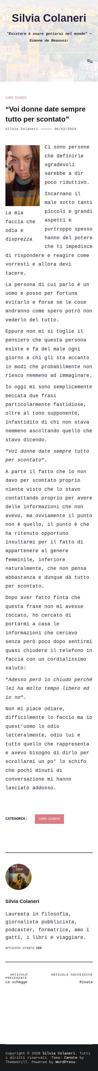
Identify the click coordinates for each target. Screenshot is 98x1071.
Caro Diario (15, 98)
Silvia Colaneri (49, 18)
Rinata (72, 978)
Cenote (70, 1058)
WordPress (65, 1062)
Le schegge (16, 978)
